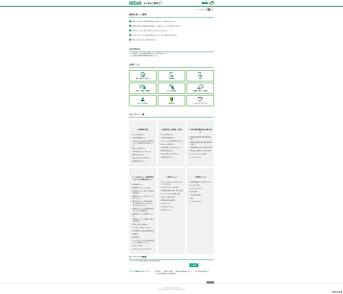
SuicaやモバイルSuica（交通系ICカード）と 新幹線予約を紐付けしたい (143, 143)
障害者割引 (136, 237)
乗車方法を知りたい (139, 154)
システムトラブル (195, 157)
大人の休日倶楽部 (195, 195)
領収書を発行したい (139, 161)
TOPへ (211, 282)
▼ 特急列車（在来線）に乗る (171, 129)
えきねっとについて (167, 206)
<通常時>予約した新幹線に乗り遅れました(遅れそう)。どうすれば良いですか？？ (156, 26)
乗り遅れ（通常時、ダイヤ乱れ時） (201, 150)
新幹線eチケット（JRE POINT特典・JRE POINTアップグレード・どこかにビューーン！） (143, 203)
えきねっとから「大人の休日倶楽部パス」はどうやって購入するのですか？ (154, 35)
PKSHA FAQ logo (337, 292)
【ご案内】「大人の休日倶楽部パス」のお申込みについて (149, 53)
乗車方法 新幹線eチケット (184, 271)
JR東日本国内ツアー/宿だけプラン (200, 182)
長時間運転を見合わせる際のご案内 (201, 147)
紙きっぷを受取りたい (139, 148)
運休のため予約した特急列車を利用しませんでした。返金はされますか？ (154, 21)
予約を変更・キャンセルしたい (142, 151)
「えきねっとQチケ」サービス (142, 227)
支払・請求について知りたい (141, 158)
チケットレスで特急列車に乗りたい (172, 141)
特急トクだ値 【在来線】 (140, 224)
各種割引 (135, 234)
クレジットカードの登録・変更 (170, 193)
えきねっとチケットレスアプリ (142, 249)
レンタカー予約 (195, 185)
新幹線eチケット (138, 184)
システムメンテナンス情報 (198, 154)
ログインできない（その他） (170, 187)
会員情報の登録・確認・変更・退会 (172, 190)
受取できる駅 (169, 271)
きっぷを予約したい (139, 134)
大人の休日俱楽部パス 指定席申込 (166, 273)
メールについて (166, 203)
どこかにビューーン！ (197, 188)
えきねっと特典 (137, 245)
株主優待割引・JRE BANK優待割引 (143, 230)
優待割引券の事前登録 (168, 200)
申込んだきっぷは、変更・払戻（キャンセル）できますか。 (150, 30)
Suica (191, 198)
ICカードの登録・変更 (168, 197)
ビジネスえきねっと (196, 201)
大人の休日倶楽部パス (202, 271)
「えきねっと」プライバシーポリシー (171, 287)
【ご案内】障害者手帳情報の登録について (144, 55)
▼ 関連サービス (200, 177)
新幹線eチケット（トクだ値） (142, 187)
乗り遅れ (158, 271)
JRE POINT (193, 191)
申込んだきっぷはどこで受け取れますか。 (144, 39)
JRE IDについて (166, 209)
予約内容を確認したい (139, 137)
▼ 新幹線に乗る (143, 129)
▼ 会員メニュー (171, 177)
